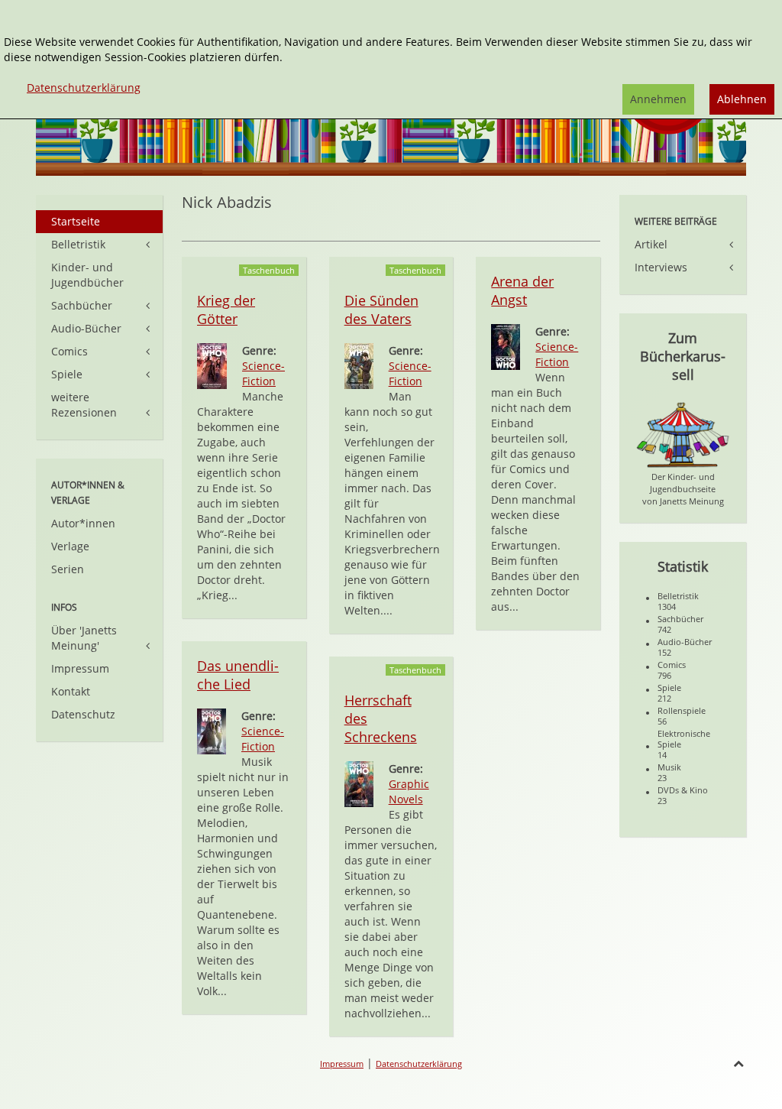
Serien (67, 569)
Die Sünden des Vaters (381, 309)
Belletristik (78, 244)
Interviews (661, 267)
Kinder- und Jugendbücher (87, 275)
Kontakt (70, 691)
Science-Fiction (263, 373)
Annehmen (658, 99)
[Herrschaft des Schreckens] (358, 783)
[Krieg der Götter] (212, 365)
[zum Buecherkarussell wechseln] (683, 433)
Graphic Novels (409, 791)
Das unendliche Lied (238, 675)
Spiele (66, 374)
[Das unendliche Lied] (211, 730)
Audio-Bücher (86, 328)
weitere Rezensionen (84, 405)
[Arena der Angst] (505, 346)
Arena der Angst (522, 290)
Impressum (80, 668)
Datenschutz (83, 714)
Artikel (651, 244)
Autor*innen (83, 523)
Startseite (75, 221)
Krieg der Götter (226, 309)
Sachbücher (81, 305)
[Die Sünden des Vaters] (358, 365)
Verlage (70, 546)
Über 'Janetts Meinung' (84, 638)
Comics (69, 351)
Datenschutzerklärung (419, 1063)
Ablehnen (742, 99)
